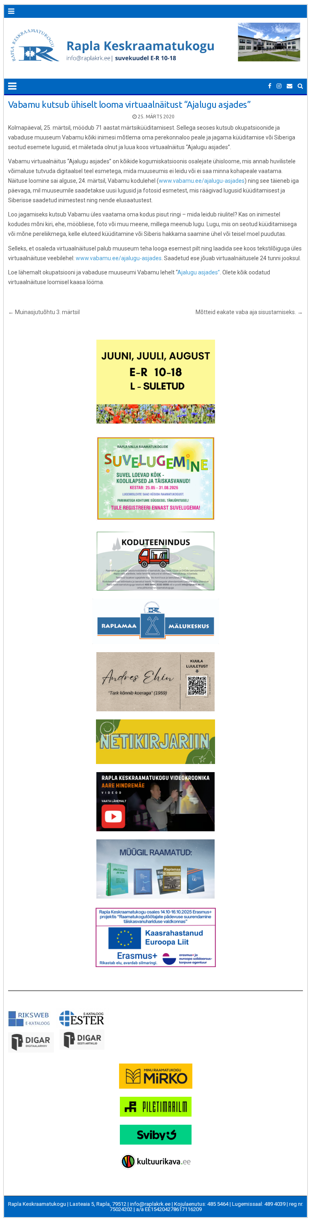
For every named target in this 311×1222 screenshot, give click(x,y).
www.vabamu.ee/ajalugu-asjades (202, 181)
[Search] (300, 86)
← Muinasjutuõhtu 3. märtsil (44, 312)
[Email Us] (289, 86)
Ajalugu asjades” (198, 272)
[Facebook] (269, 86)
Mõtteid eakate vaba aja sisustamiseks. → (249, 312)
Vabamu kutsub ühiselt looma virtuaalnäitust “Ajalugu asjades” (129, 104)
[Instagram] (279, 86)
